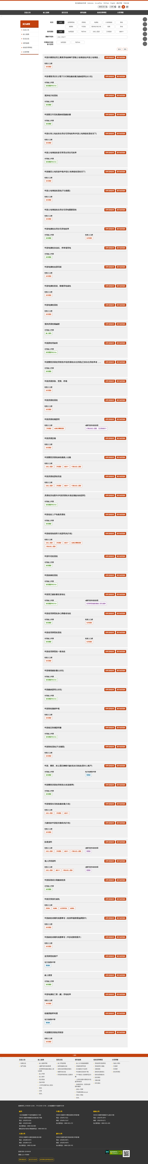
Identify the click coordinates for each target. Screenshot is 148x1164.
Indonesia (90, 3)
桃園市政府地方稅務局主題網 (35, 5)
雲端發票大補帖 (99, 1066)
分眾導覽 (120, 12)
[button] (119, 49)
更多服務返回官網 (80, 3)
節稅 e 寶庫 (79, 1089)
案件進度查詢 (121, 57)
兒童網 (115, 1066)
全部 (60, 22)
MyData (83, 31)
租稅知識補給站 (99, 1074)
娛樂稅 (71, 26)
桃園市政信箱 (62, 1072)
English (112, 3)
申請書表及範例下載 (82, 1072)
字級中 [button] (123, 7)
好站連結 (97, 1083)
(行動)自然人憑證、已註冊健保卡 (96, 428)
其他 (121, 26)
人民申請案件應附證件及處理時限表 (83, 1080)
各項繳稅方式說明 (81, 1069)
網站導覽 (119, 3)
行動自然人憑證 (76, 466)
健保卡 (121, 31)
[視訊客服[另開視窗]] (145, 19)
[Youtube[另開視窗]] (145, 34)
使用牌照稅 (71, 22)
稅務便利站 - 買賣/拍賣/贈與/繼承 (82, 1085)
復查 (108, 26)
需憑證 (88, 775)
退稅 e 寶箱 (79, 1095)
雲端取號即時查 (81, 1066)
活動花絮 (97, 1080)
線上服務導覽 (43, 1063)
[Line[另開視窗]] (145, 29)
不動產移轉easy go (82, 1092)
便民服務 (83, 12)
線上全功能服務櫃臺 (82, 1063)
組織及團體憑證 (59, 428)
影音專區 (97, 1077)
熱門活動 (23, 1066)
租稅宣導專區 (101, 12)
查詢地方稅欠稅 (96, 26)
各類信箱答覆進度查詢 (64, 1069)
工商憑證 (109, 31)
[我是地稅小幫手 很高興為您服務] (145, 44)
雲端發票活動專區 (100, 1063)
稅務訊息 (23, 1063)
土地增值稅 (108, 22)
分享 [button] (111, 6)
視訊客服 (42, 1079)
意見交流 (65, 12)
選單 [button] (74, 1055)
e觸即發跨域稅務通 (45, 1066)
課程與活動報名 (99, 1072)
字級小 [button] (119, 7)
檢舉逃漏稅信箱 (62, 1066)
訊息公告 (27, 12)
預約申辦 (42, 1082)
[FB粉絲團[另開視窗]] (145, 24)
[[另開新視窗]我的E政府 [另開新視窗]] (107, 1152)
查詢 (40, 1088)
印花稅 (84, 26)
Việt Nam (106, 3)
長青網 (115, 1069)
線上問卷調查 (62, 1063)
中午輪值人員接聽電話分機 (83, 1075)
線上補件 (42, 1076)
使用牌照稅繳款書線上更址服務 (96, 603)
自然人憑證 (96, 31)
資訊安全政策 (33, 1159)
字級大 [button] (127, 7)
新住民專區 (116, 1072)
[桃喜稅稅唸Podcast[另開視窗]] (145, 39)
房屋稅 (84, 22)
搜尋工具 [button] (102, 6)
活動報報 (97, 1069)
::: (74, 3)
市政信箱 (126, 3)
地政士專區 (116, 1063)
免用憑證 (71, 31)
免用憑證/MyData (51, 85)
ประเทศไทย (98, 3)
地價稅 (96, 22)
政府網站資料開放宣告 (47, 1159)
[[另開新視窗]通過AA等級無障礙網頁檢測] (116, 1152)
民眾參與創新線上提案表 (65, 1074)
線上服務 (46, 12)
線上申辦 (42, 1074)
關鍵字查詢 (49, 36)
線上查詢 (48, 333)
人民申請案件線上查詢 (46, 1085)
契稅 (121, 22)
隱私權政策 (22, 1159)
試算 (40, 1091)
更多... (41, 1093)
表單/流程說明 (109, 57)
